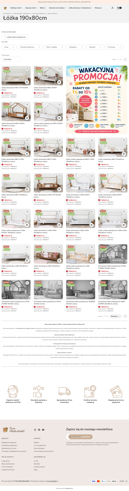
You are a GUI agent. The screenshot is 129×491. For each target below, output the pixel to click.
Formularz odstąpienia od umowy (14, 451)
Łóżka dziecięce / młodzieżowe (21, 13)
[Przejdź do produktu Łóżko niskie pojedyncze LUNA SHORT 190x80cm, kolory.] (16, 218)
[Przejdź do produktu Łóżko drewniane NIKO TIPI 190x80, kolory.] (16, 76)
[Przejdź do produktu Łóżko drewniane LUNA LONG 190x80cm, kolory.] (48, 218)
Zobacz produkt (27, 82)
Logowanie (6, 461)
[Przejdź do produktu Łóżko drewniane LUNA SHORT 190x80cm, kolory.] (80, 183)
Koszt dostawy (39, 448)
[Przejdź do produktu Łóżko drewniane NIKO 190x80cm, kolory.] (112, 147)
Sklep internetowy (64, 488)
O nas (36, 461)
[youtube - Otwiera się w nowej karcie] (43, 430)
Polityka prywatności (9, 445)
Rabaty (36, 442)
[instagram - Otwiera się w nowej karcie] (35, 430)
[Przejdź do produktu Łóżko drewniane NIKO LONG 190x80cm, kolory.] (16, 147)
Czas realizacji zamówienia (43, 451)
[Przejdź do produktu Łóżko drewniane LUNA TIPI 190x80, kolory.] (48, 183)
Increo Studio (52, 481)
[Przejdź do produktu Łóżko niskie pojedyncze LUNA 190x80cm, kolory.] (80, 254)
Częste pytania (39, 467)
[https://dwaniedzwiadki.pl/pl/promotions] (96, 100)
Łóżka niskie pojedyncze (38, 13)
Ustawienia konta (8, 470)
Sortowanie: (6, 55)
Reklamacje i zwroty (9, 448)
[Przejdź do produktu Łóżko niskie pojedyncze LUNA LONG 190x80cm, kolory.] (112, 218)
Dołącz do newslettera (80, 437)
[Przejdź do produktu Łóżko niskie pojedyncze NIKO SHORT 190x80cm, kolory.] (48, 111)
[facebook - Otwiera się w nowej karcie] (39, 430)
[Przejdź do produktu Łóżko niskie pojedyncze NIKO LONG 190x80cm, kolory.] (80, 147)
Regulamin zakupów (9, 442)
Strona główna (7, 13)
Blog (35, 470)
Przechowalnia (7, 467)
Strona (114, 59)
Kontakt (37, 464)
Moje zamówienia (8, 464)
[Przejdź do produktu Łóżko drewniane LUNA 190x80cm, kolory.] (16, 254)
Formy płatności (40, 445)
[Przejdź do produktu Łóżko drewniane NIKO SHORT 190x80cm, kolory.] (48, 76)
